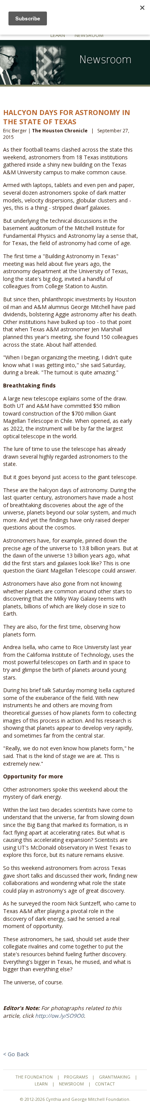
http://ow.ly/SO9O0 (59, 1015)
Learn (57, 35)
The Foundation (34, 1077)
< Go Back (16, 1054)
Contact (105, 1084)
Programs (76, 1077)
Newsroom (89, 35)
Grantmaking (114, 1077)
